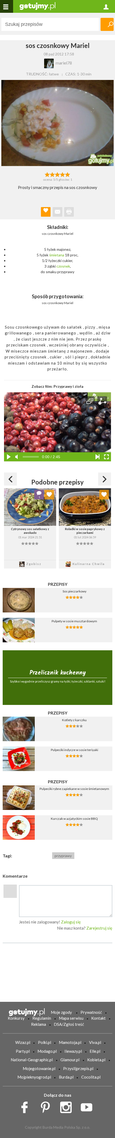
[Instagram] (67, 1106)
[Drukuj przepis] (69, 212)
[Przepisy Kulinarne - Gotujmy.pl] (37, 6)
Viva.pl (95, 1042)
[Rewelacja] (67, 174)
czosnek (63, 266)
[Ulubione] (49, 494)
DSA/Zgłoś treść (69, 1024)
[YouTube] (88, 1106)
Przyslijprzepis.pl (78, 1068)
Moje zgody (61, 1012)
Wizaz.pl (22, 1042)
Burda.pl (66, 1077)
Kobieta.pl (96, 1059)
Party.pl (23, 1051)
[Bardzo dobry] (62, 174)
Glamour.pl (69, 1059)
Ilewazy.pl (73, 1051)
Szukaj (107, 24)
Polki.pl (44, 1042)
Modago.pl (47, 1051)
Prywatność (91, 1012)
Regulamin (41, 1018)
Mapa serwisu (71, 1018)
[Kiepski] (47, 174)
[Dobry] (57, 174)
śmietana (56, 255)
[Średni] (52, 174)
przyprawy (63, 855)
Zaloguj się (71, 921)
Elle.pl (95, 1051)
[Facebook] (26, 1106)
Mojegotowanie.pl (39, 1068)
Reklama (38, 1024)
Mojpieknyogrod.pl (34, 1077)
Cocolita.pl (91, 1077)
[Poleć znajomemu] (57, 212)
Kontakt (98, 1018)
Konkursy (16, 1018)
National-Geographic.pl (32, 1059)
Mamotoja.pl (70, 1042)
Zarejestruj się (99, 928)
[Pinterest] (47, 1106)
